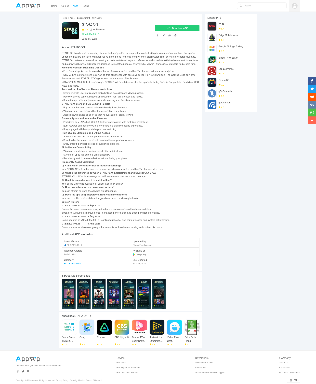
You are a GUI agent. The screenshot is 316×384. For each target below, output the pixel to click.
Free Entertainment (72, 263)
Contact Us (284, 367)
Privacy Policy (62, 380)
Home (64, 17)
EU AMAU (97, 380)
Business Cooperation (289, 372)
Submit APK (201, 367)
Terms (89, 380)
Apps (72, 17)
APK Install (121, 362)
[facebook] (18, 371)
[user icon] (295, 6)
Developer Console (204, 362)
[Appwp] (29, 5)
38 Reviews (98, 29)
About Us (283, 362)
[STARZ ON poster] (69, 294)
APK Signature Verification (128, 367)
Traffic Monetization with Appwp (210, 372)
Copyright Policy (77, 380)
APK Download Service (127, 372)
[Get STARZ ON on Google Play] (140, 254)
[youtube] (28, 371)
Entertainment (83, 17)
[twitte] (23, 371)
